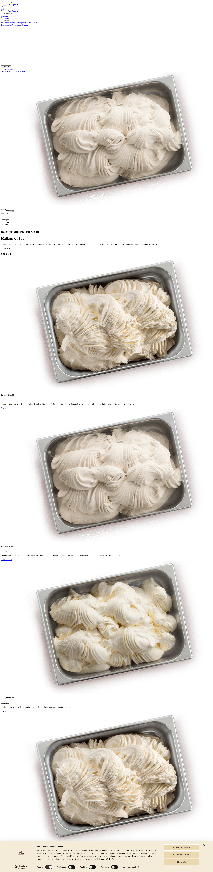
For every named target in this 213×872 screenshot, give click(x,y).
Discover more (6, 408)
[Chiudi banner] (204, 845)
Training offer (6, 25)
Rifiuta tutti (181, 862)
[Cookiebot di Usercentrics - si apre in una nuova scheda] (21, 867)
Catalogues (16, 25)
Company (5, 16)
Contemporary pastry (23, 23)
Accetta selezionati (181, 855)
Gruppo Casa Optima (9, 4)
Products (7, 20)
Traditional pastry (8, 23)
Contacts (24, 25)
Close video (6, 67)
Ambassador (6, 18)
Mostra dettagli (129, 867)
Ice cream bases (7, 69)
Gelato (34, 23)
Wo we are (8, 14)
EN (4, 9)
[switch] (71, 867)
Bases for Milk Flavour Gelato (13, 71)
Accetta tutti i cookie (181, 847)
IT (2, 9)
